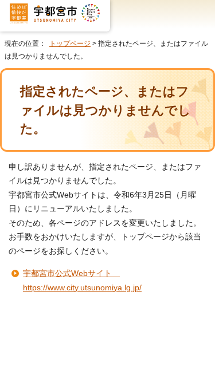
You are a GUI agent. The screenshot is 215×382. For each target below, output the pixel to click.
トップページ (70, 44)
